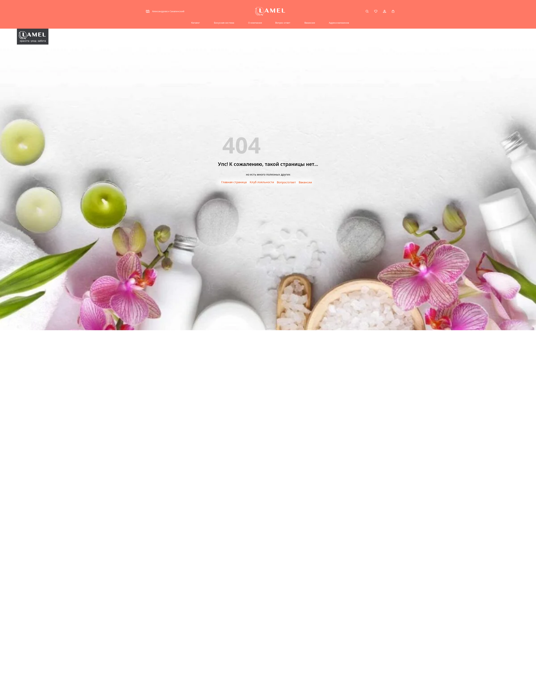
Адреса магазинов (339, 22)
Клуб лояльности (262, 182)
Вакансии (309, 22)
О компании (255, 22)
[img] (32, 37)
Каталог (195, 22)
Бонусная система (224, 22)
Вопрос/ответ (286, 182)
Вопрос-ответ (282, 22)
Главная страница (234, 182)
